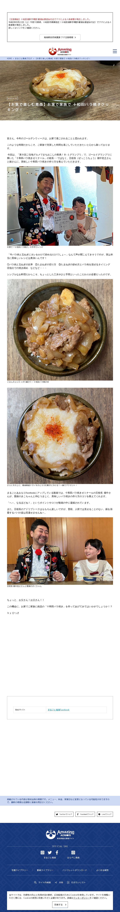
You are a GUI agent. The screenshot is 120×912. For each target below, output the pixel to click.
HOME (9, 58)
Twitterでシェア (65, 814)
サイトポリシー (69, 904)
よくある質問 (102, 870)
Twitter (50, 852)
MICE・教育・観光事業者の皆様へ (42, 904)
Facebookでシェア (87, 814)
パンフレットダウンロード (74, 870)
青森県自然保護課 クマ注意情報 (58, 37)
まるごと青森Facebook (58, 709)
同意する (58, 904)
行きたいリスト (78, 882)
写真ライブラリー (20, 870)
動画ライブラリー (45, 870)
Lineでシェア (107, 814)
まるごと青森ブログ (23, 58)
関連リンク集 (87, 904)
